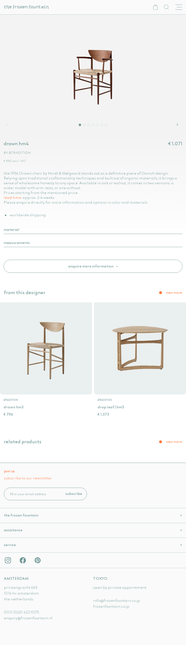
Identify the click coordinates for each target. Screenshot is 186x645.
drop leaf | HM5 (111, 406)
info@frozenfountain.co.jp (116, 600)
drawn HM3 (13, 406)
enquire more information (91, 266)
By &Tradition (17, 152)
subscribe (73, 493)
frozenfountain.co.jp (111, 606)
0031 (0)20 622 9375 (21, 612)
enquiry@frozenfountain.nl (28, 617)
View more (174, 292)
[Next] (178, 124)
